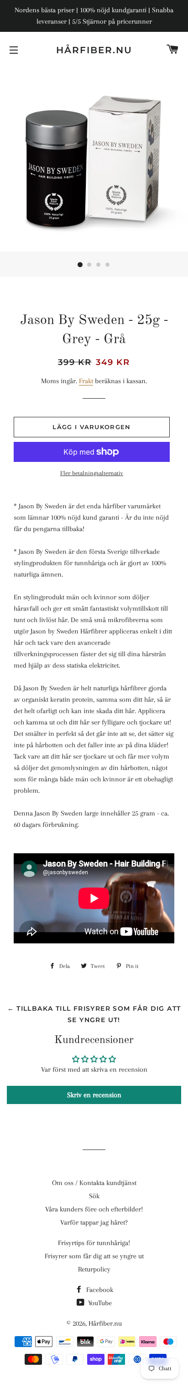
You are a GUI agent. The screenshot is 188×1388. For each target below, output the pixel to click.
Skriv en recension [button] (94, 1095)
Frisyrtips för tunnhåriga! (94, 1243)
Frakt (86, 381)
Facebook (98, 1290)
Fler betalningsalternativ (91, 473)
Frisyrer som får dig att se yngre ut (94, 1256)
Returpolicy (94, 1269)
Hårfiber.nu (94, 50)
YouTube (99, 1303)
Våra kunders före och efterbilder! (94, 1209)
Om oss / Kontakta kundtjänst (94, 1183)
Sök (94, 1196)
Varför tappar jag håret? (94, 1222)
